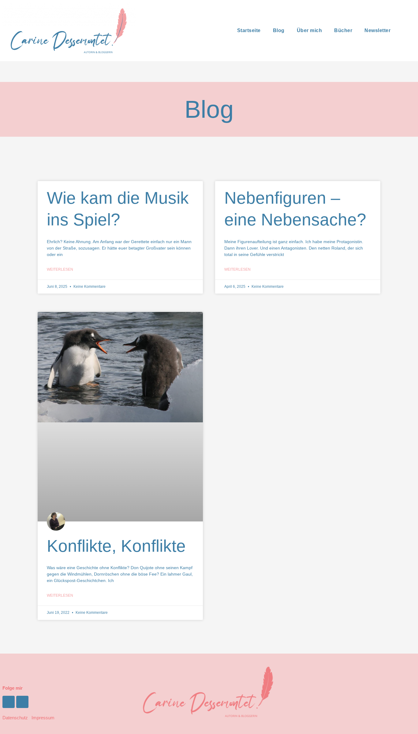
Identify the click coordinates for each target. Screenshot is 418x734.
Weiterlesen (60, 269)
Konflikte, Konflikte (116, 545)
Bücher (343, 30)
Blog (279, 30)
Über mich (309, 30)
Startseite (249, 30)
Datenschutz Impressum (28, 717)
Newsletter (377, 30)
